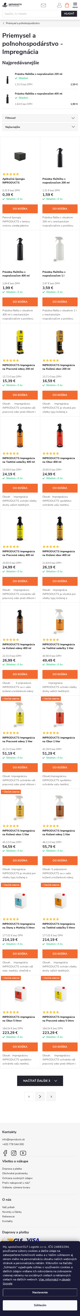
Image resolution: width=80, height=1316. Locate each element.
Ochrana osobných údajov (17, 1178)
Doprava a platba (12, 1169)
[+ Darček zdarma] (20, 715)
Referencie (8, 1216)
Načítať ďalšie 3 (37, 1081)
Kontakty (7, 1221)
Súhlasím (40, 1305)
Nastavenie (40, 1292)
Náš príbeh (8, 1207)
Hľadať (69, 13)
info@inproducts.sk (13, 1139)
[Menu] (75, 5)
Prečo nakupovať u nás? (16, 1183)
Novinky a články (12, 1212)
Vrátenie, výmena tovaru (16, 1187)
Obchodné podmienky (15, 1173)
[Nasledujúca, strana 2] (40, 1096)
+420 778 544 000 (13, 1144)
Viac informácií (48, 1279)
